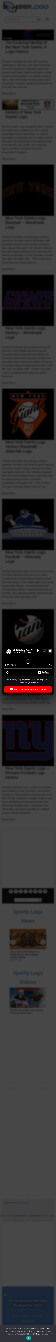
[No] (52, 1333)
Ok (28, 1338)
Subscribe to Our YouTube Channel (30, 689)
